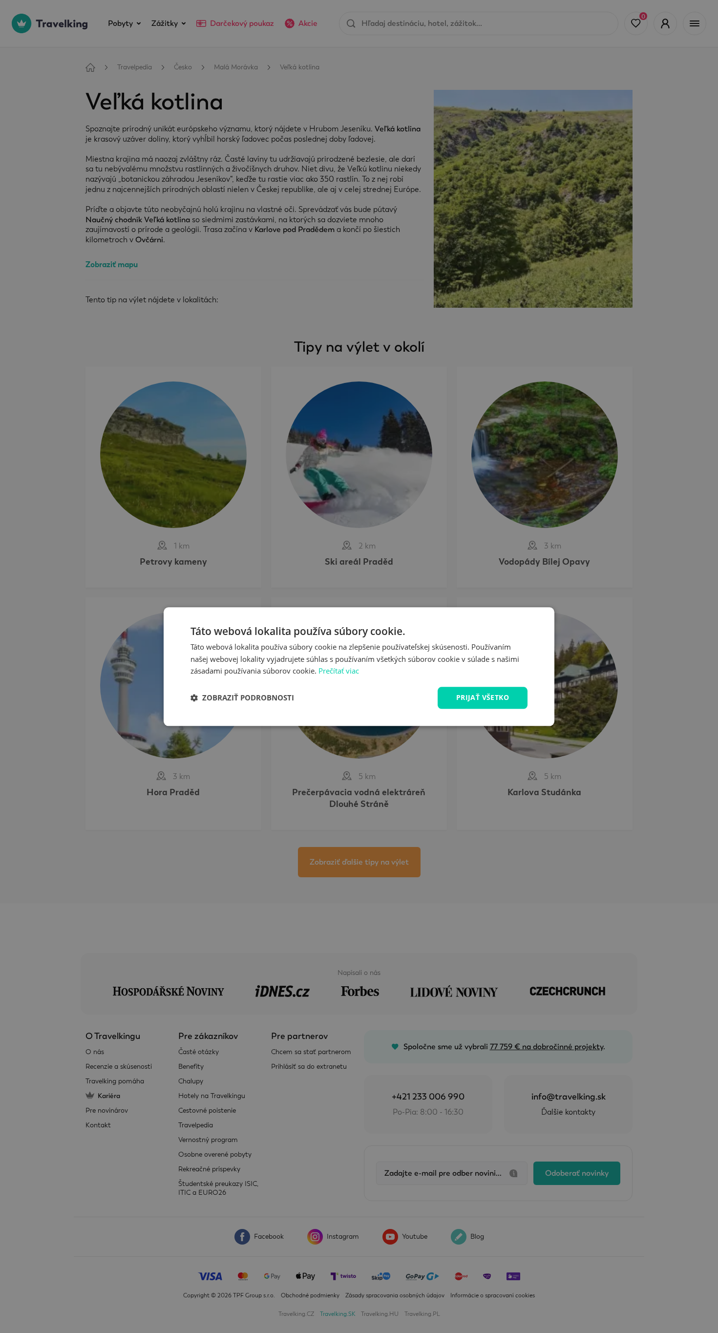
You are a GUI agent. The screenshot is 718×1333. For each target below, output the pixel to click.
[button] (242, 698)
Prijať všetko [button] (482, 697)
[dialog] (359, 666)
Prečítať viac (338, 671)
